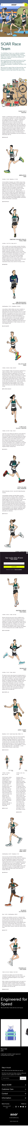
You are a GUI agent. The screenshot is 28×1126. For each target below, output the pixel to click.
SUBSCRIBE (14, 566)
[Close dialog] (27, 552)
